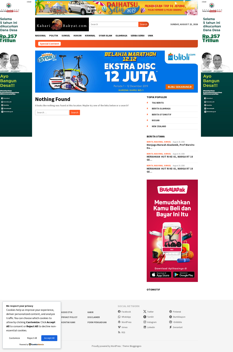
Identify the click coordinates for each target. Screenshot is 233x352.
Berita (150, 142)
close (29, 1)
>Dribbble (177, 322)
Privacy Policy (69, 317)
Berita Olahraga (161, 108)
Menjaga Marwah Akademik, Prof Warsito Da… (170, 146)
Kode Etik (66, 312)
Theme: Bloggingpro (131, 346)
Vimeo (125, 327)
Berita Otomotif (161, 114)
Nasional (158, 142)
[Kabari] (62, 24)
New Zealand (159, 126)
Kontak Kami (68, 322)
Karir (90, 312)
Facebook (126, 311)
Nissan (155, 120)
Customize (14, 338)
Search (143, 24)
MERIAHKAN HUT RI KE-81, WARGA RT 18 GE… (170, 158)
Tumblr (150, 316)
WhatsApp (126, 316)
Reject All (32, 338)
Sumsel (167, 142)
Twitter (150, 311)
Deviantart (178, 327)
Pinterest (177, 311)
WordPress (126, 322)
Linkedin (151, 327)
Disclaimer (94, 317)
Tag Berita (158, 102)
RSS (123, 332)
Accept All (49, 338)
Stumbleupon (179, 316)
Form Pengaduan (97, 322)
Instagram (152, 322)
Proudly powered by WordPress (106, 346)
